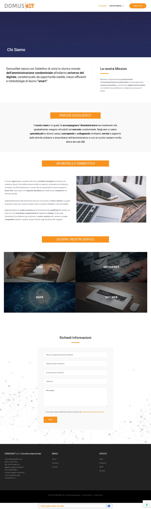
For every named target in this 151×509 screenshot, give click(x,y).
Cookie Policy (98, 495)
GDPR (39, 297)
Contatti (54, 467)
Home (54, 459)
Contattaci (138, 6)
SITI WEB (111, 297)
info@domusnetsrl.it (17, 467)
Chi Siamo (102, 6)
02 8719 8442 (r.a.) (14, 464)
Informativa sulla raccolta (52, 506)
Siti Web (102, 471)
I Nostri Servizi (115, 6)
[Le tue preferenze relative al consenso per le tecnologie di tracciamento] (147, 505)
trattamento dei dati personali (92, 412)
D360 (39, 267)
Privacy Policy (87, 495)
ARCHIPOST (111, 267)
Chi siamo (55, 463)
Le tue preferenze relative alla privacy (86, 506)
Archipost (102, 463)
